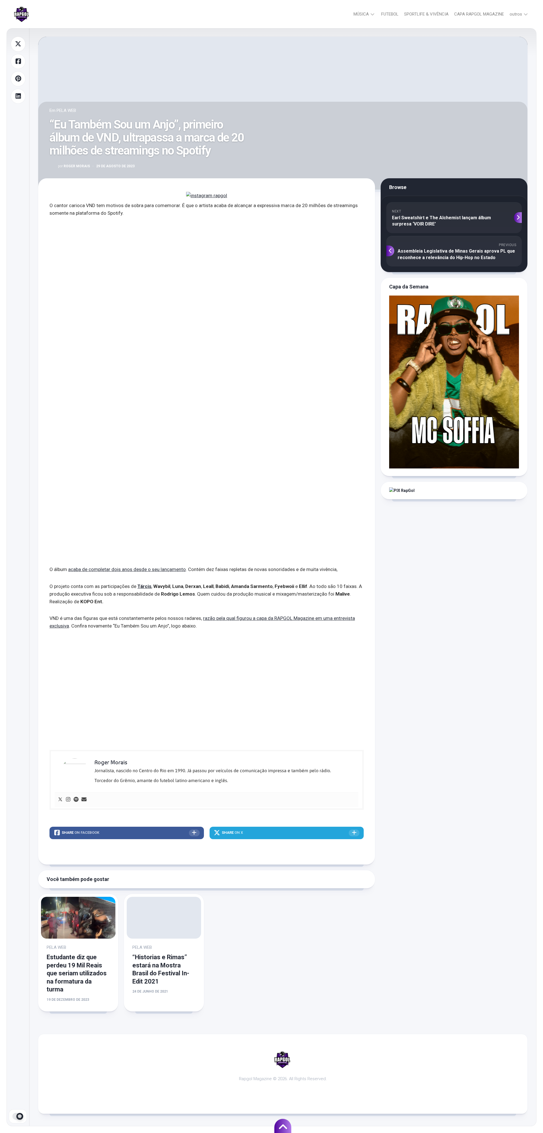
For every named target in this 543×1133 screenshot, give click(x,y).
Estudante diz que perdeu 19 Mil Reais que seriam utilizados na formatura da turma (77, 973)
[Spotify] (76, 800)
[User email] (84, 800)
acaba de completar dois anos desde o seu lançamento (127, 569)
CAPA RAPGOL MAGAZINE (479, 14)
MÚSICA (361, 14)
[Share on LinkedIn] (18, 96)
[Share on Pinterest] (18, 78)
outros (516, 14)
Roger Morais (74, 166)
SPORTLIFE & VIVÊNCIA (426, 14)
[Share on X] (18, 44)
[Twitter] (60, 800)
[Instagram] (68, 800)
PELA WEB (66, 110)
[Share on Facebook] (18, 61)
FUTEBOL (389, 14)
